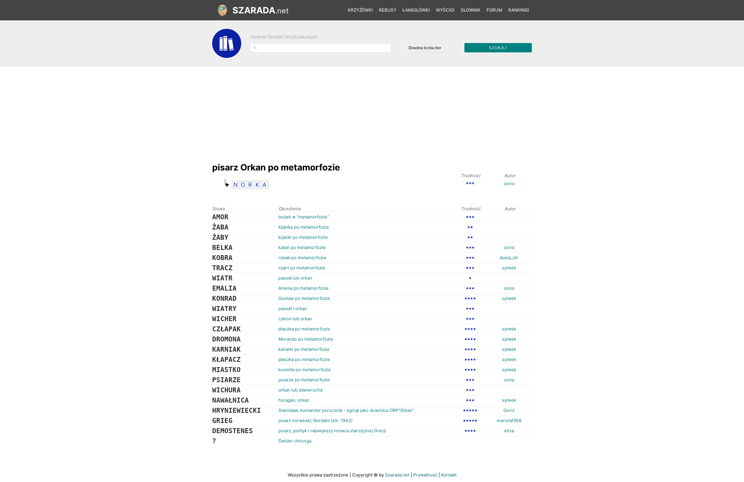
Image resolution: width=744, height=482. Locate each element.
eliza (509, 430)
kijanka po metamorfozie (303, 227)
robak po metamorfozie (302, 257)
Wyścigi (445, 10)
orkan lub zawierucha (300, 390)
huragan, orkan (293, 400)
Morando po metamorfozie (305, 339)
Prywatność (425, 475)
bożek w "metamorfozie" (303, 217)
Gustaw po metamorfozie (304, 298)
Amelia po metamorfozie (303, 288)
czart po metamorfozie (301, 268)
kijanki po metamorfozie (303, 237)
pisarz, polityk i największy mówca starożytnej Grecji (332, 430)
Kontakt (449, 475)
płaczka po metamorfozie (304, 329)
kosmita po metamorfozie (304, 369)
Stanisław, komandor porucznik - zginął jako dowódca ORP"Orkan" (346, 410)
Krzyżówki (360, 10)
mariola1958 (509, 420)
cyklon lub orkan (295, 318)
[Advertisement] (318, 111)
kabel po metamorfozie (302, 247)
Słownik (470, 10)
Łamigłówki (416, 10)
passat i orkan (292, 308)
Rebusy (387, 10)
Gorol (509, 410)
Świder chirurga (294, 441)
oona (509, 183)
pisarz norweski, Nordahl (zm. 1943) (315, 420)
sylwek (509, 268)
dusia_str (509, 257)
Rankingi (518, 10)
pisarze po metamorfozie (304, 380)
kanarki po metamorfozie (304, 349)
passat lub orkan (295, 278)
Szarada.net (397, 475)
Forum (494, 10)
